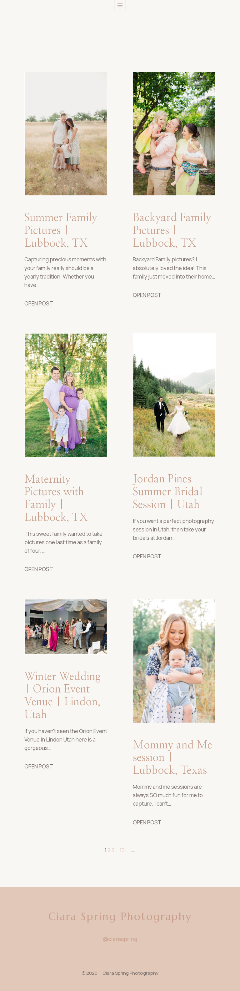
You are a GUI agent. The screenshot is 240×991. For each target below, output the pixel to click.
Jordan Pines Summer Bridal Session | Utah (167, 492)
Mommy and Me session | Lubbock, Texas (172, 758)
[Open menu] (120, 5)
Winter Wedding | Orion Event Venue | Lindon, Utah (62, 696)
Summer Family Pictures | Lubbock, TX (60, 231)
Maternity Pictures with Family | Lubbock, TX (56, 498)
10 (122, 850)
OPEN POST (38, 303)
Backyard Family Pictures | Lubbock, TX (172, 231)
